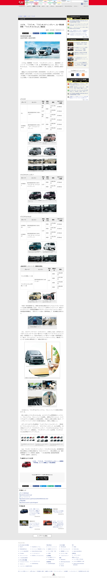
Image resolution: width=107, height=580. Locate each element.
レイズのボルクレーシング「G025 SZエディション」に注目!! (81, 59)
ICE (73, 545)
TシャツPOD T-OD (52, 551)
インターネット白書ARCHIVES (26, 566)
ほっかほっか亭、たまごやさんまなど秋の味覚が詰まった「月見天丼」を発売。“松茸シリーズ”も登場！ (79, 91)
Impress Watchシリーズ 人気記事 (78, 79)
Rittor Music (49, 545)
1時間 (70, 18)
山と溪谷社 (49, 555)
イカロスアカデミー (65, 555)
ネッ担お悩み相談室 (24, 557)
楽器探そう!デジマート (52, 549)
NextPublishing (35, 563)
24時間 (75, 18)
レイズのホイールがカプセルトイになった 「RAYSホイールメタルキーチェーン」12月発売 (79, 35)
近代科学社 (49, 561)
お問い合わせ (32, 571)
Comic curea (76, 549)
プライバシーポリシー (58, 571)
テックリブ (61, 563)
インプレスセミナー (36, 553)
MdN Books (63, 559)
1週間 (80, 18)
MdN (60, 557)
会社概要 (66, 571)
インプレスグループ (73, 571)
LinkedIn (58, 33)
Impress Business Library (37, 551)
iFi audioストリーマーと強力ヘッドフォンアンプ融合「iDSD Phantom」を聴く (80, 49)
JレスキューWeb (64, 553)
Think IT (21, 546)
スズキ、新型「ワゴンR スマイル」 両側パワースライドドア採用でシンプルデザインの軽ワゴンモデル (34, 511)
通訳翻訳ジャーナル (65, 551)
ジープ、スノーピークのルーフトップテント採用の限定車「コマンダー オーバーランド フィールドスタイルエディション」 (79, 25)
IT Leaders (22, 553)
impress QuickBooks (78, 551)
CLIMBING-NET (51, 559)
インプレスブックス (36, 561)
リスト (30, 33)
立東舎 (49, 553)
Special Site (73, 39)
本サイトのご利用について (23, 571)
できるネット (22, 563)
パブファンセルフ (77, 555)
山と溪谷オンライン (52, 557)
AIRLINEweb (63, 546)
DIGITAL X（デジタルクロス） (38, 555)
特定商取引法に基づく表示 (84, 571)
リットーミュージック (52, 546)
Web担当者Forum (23, 549)
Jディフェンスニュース (65, 549)
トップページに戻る (42, 535)
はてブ (44, 33)
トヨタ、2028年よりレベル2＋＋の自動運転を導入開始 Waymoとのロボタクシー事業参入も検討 (79, 31)
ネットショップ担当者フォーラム (38, 549)
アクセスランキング (75, 16)
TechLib (62, 565)
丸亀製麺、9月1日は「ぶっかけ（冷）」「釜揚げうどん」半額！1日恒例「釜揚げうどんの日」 (79, 88)
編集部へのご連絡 (48, 571)
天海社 (75, 546)
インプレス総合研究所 (24, 551)
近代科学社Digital (51, 563)
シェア (37, 33)
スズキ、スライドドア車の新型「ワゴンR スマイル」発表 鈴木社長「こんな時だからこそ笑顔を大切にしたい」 (58, 524)
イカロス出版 (62, 545)
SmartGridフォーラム (36, 546)
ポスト (26, 33)
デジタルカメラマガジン (24, 561)
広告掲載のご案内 (40, 571)
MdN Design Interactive (65, 561)
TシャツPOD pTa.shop (78, 559)
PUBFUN (74, 553)
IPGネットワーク (75, 557)
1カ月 (86, 18)
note (51, 33)
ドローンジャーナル (24, 555)
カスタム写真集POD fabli (79, 561)
